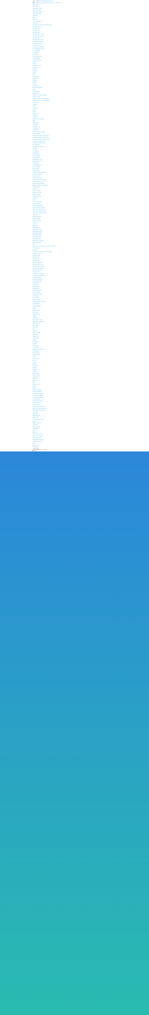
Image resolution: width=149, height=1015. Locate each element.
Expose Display (36, 155)
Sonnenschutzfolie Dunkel (39, 211)
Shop (34, 356)
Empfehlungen (36, 415)
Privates (35, 421)
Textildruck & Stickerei (38, 119)
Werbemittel (36, 283)
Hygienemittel (36, 354)
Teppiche (35, 115)
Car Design (35, 52)
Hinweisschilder (37, 190)
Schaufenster (36, 67)
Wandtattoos (36, 76)
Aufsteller (35, 126)
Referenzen (36, 413)
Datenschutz (36, 445)
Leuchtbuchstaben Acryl (39, 141)
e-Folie (34, 224)
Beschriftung (36, 4)
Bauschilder (36, 130)
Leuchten (35, 150)
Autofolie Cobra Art (38, 43)
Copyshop (35, 104)
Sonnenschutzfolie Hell (39, 207)
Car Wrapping (36, 50)
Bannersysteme (37, 307)
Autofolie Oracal (37, 26)
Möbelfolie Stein (37, 238)
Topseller (35, 378)
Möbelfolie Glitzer (37, 235)
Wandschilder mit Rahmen (39, 179)
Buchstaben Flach (37, 159)
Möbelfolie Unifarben (38, 240)
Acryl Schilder (36, 167)
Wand (34, 74)
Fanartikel (35, 312)
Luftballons (35, 334)
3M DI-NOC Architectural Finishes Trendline (44, 246)
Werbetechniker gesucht (39, 410)
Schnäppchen (36, 377)
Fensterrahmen (37, 292)
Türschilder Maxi (37, 178)
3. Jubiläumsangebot (38, 397)
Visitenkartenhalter (38, 319)
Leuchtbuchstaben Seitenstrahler (41, 139)
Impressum (35, 447)
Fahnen (34, 109)
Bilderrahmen (36, 286)
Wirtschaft (35, 417)
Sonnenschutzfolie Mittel (39, 209)
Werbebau (35, 124)
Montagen (35, 198)
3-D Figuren (36, 163)
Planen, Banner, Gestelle (39, 131)
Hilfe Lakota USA (37, 437)
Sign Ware (35, 366)
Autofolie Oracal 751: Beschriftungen (42, 25)
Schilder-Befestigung (38, 181)
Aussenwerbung (37, 60)
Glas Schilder (36, 168)
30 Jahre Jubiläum (37, 391)
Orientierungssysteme (38, 183)
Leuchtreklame (36, 133)
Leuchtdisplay (36, 154)
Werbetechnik (36, 375)
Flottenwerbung (37, 14)
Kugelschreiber (37, 332)
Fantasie (35, 80)
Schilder (35, 61)
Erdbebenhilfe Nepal (38, 439)
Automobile (36, 78)
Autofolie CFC (36, 30)
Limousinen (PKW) (37, 8)
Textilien (35, 69)
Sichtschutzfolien (37, 202)
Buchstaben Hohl (37, 161)
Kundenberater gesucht (39, 406)
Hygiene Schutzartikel (38, 349)
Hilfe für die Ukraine (38, 436)
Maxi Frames (36, 296)
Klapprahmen (36, 288)
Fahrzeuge (35, 6)
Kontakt (35, 386)
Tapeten (35, 113)
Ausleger (35, 148)
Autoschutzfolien (37, 21)
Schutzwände (36, 187)
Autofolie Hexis (36, 28)
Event (34, 430)
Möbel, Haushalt (37, 423)
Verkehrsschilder (37, 192)
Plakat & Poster (36, 96)
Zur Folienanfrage (37, 281)
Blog (34, 382)
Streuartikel (36, 338)
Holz (34, 329)
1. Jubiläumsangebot (38, 393)
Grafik (34, 106)
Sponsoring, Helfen (37, 434)
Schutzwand (36, 351)
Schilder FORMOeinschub (39, 172)
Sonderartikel (36, 353)
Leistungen (35, 412)
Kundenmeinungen (38, 401)
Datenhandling (36, 402)
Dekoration (35, 345)
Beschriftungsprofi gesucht (40, 408)
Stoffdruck (35, 117)
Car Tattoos (35, 54)
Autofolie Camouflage (38, 47)
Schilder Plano (36, 176)
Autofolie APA (36, 32)
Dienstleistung (36, 426)
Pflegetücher (36, 336)
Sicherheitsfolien (37, 216)
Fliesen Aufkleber (37, 242)
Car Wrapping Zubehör (39, 49)
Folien (34, 200)
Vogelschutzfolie (37, 220)
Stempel (35, 316)
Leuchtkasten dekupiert (39, 146)
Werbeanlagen (36, 194)
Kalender (35, 331)
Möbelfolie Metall (37, 233)
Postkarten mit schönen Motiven (41, 98)
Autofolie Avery (36, 37)
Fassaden (35, 71)
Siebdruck (35, 107)
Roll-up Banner (36, 305)
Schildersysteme (37, 165)
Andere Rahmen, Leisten (39, 301)
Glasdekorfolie (36, 203)
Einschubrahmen (37, 290)
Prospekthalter (36, 314)
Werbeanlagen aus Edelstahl (40, 185)
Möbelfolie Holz (37, 227)
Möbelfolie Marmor (38, 231)
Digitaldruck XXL (37, 65)
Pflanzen (35, 82)
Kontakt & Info (36, 384)
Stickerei (35, 369)
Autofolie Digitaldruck (38, 41)
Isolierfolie (35, 214)
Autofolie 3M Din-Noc (38, 34)
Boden (34, 72)
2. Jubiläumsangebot (38, 395)
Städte (34, 84)
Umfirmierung (36, 399)
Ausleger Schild (37, 128)
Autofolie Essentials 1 (38, 39)
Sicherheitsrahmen (38, 294)
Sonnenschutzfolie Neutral (39, 213)
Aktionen (35, 380)
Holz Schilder (36, 170)
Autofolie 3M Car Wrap (38, 36)
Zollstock (35, 343)
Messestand (36, 310)
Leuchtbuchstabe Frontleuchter (41, 135)
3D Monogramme (37, 56)
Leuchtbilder (36, 102)
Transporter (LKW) (37, 12)
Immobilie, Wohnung (38, 419)
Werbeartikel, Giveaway (39, 321)
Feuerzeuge (36, 325)
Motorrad (35, 19)
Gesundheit (36, 428)
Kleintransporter (37, 10)
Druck (34, 89)
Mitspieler (35, 424)
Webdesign (35, 122)
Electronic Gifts (36, 323)
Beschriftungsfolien (38, 87)
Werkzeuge (35, 342)
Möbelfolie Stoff (37, 237)
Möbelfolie (35, 225)
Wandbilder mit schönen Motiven (41, 100)
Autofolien (35, 23)
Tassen (34, 340)
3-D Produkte (36, 157)
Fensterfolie (36, 222)
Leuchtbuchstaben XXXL (39, 142)
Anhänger (35, 15)
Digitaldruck (36, 93)
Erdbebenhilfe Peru (38, 441)
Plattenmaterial (37, 196)
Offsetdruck (36, 91)
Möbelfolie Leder (37, 229)
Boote (34, 17)
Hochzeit (35, 432)
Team (34, 388)
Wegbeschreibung (37, 389)
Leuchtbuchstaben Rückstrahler (41, 137)
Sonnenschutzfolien (38, 205)
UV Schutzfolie (36, 218)
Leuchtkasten (36, 144)
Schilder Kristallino (37, 174)
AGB (34, 443)
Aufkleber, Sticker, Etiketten (40, 95)
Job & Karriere (36, 404)
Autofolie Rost (36, 45)
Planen (34, 63)
